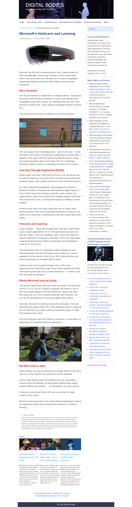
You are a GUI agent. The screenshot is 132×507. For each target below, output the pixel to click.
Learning (33, 28)
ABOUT (106, 22)
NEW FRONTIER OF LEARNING (70, 22)
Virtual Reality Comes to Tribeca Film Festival (51, 493)
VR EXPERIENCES (50, 22)
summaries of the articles (97, 273)
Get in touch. (101, 73)
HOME (22, 22)
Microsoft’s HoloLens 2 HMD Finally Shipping (70, 457)
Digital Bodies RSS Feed (97, 365)
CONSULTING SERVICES (92, 22)
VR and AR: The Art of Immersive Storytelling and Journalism (100, 296)
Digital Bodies (24, 28)
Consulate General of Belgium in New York (100, 89)
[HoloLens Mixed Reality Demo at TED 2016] (29, 444)
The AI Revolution (34, 22)
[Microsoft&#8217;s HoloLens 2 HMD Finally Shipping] (70, 444)
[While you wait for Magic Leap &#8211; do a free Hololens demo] (50, 444)
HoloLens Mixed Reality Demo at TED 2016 (28, 457)
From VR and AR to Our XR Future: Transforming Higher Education (100, 281)
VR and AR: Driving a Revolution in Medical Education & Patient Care (99, 331)
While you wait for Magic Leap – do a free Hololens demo (49, 457)
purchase (30, 289)
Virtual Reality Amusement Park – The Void (52, 496)
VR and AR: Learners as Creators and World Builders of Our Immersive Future (100, 305)
